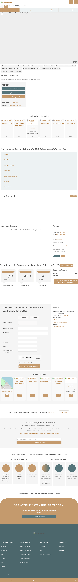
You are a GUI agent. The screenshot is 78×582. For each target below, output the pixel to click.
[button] (39, 38)
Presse (2, 554)
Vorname (5, 338)
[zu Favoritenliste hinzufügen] (2, 14)
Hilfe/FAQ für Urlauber (25, 550)
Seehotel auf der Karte (8, 100)
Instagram (61, 550)
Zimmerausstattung (10, 176)
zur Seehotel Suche (1, 6)
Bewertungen (69, 10)
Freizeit (6, 181)
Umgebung (8, 187)
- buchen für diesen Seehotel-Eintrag (72, 476)
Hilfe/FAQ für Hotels (25, 546)
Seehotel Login (6, 574)
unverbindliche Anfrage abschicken (29, 366)
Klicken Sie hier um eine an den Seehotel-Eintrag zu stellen (39, 433)
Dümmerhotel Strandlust (58, 382)
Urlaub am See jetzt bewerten (66, 281)
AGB (41, 550)
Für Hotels (3, 546)
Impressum (42, 546)
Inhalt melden (64, 412)
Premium (74, 117)
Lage (30, 10)
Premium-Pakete (24, 562)
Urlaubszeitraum (7, 317)
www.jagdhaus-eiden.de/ (15, 105)
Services (7, 170)
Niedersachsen (63, 237)
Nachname (6, 342)
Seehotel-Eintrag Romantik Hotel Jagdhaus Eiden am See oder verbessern (46, 479)
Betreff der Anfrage (8, 328)
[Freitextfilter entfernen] (71, 2)
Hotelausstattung (9, 165)
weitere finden (19, 476)
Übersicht (10, 10)
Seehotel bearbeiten (25, 554)
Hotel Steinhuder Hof (58, 123)
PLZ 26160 (62, 232)
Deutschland (59, 239)
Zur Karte (56, 319)
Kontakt (63, 255)
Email (4, 346)
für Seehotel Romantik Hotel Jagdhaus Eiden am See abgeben (6, 478)
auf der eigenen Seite (59, 477)
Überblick (7, 154)
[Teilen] (72, 580)
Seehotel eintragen (25, 558)
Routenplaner (74, 195)
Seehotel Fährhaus (7, 123)
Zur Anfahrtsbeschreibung (60, 322)
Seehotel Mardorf (45, 123)
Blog (2, 562)
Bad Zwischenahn (60, 234)
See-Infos (7, 160)
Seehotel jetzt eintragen (39, 516)
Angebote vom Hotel (14, 93)
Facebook (61, 546)
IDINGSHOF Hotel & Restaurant (33, 127)
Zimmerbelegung (7, 322)
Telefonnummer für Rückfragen (8, 351)
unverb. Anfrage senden (14, 97)
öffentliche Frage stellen (40, 442)
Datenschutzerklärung (25, 362)
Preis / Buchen (14, 89)
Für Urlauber (4, 550)
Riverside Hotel (71, 123)
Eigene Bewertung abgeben (67, 265)
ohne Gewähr (52, 412)
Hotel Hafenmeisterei (45, 381)
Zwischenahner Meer (64, 245)
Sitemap (3, 566)
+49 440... (8, 102)
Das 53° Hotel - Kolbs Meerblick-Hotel (19, 124)
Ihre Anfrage (6, 332)
